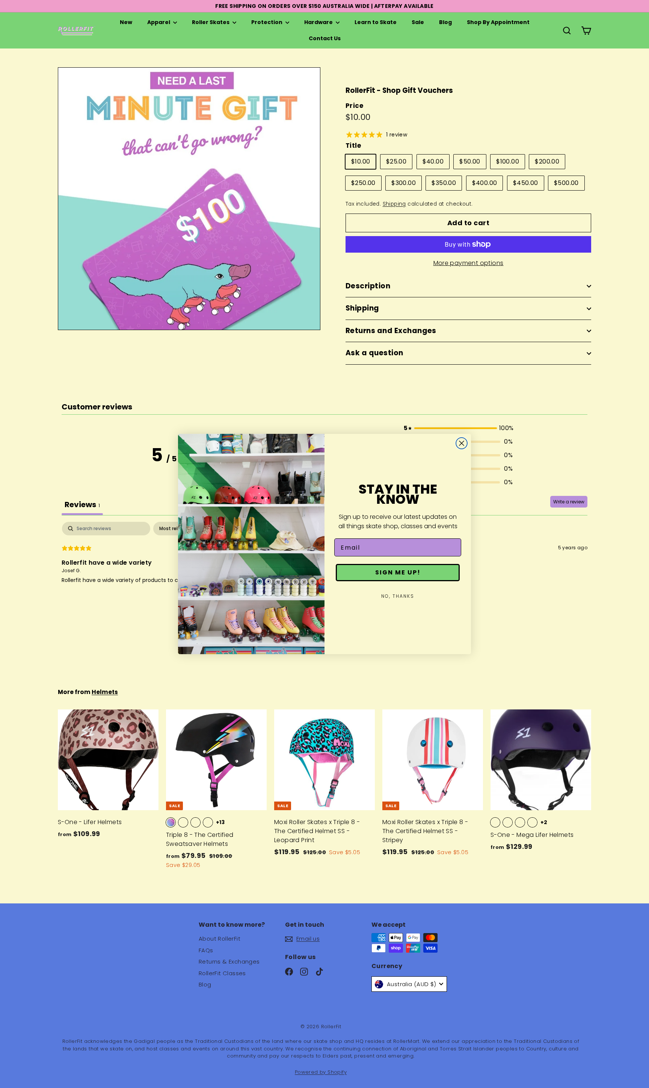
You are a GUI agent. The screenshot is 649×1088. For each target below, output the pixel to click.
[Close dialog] (461, 443)
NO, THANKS (397, 596)
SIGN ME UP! (398, 572)
